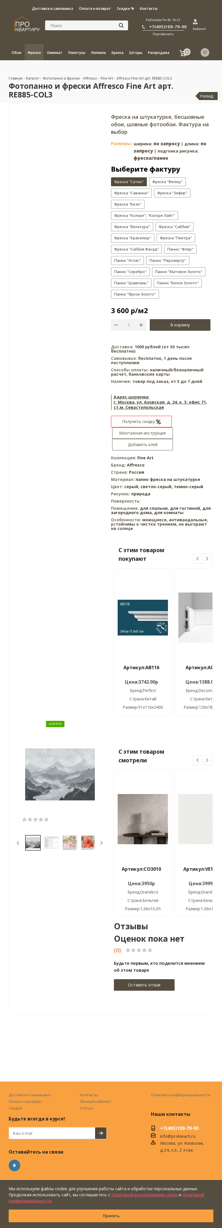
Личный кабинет (95, 1101)
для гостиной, (185, 508)
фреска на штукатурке (175, 479)
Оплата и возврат (25, 1101)
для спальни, (154, 508)
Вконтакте (14, 1165)
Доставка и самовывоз (30, 1094)
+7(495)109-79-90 (168, 26)
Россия (136, 472)
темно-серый (188, 486)
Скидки (15, 1108)
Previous (18, 843)
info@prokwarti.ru (177, 1136)
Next (101, 843)
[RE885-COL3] (60, 774)
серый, (132, 486)
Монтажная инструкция (142, 433)
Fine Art (145, 457)
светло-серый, (157, 486)
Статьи (86, 1108)
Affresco (136, 465)
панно (142, 479)
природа (140, 494)
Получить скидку (139, 421)
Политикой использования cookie (144, 1194)
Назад (206, 96)
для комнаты (169, 512)
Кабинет (199, 29)
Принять (111, 1215)
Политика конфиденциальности (180, 1094)
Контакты (89, 1094)
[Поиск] (121, 25)
